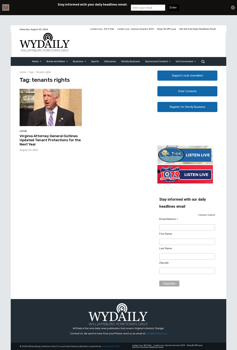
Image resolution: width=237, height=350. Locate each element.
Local (23, 131)
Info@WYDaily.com (156, 333)
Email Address (168, 219)
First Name (165, 233)
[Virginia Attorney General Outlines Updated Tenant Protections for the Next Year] (51, 107)
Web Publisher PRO (110, 346)
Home (23, 72)
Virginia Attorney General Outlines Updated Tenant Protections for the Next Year (50, 140)
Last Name (165, 248)
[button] (202, 61)
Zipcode (164, 262)
